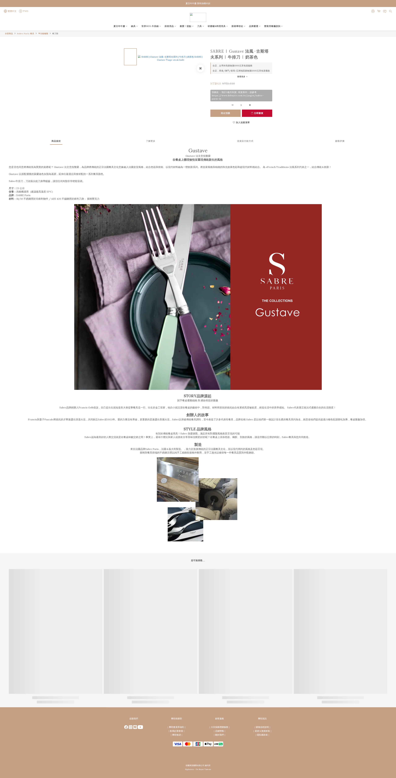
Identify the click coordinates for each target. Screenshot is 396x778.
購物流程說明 (262, 727)
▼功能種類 (43, 33)
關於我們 (219, 734)
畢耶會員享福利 (176, 727)
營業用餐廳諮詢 (272, 26)
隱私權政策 (262, 734)
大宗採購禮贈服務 (219, 727)
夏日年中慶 (119, 26)
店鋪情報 (219, 731)
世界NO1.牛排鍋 (150, 26)
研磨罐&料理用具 (217, 26)
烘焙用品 (169, 26)
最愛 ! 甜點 (185, 26)
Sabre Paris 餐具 (25, 33)
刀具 (199, 26)
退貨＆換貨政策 (262, 731)
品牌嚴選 (253, 26)
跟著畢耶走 (237, 26)
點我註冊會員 (176, 731)
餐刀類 (55, 33)
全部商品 (9, 33)
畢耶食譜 (176, 734)
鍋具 (133, 26)
